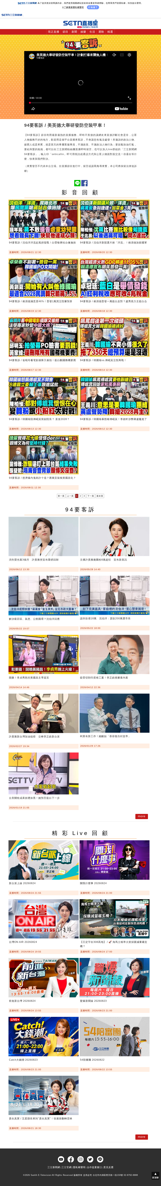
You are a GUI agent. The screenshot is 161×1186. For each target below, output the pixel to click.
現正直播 (53, 31)
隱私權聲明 (79, 1167)
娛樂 (83, 31)
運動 (101, 31)
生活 (92, 31)
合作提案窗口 (94, 1167)
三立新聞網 (53, 1167)
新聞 (74, 31)
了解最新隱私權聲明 (74, 7)
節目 (65, 31)
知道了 (94, 7)
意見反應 (108, 1167)
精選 (110, 31)
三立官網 (66, 1167)
